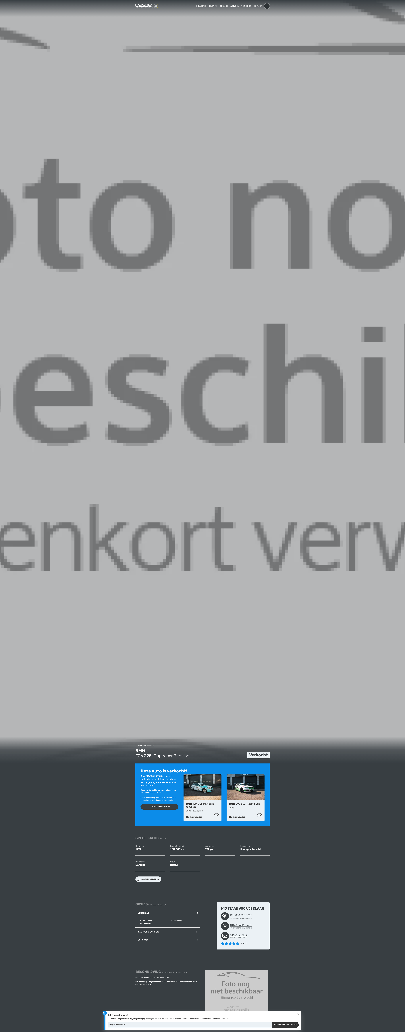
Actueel (234, 6)
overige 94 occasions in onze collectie (158, 800)
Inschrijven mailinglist (285, 1025)
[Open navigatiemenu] (267, 6)
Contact (257, 6)
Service (224, 6)
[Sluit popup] (298, 1014)
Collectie (201, 6)
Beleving (213, 6)
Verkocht (246, 6)
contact (156, 982)
